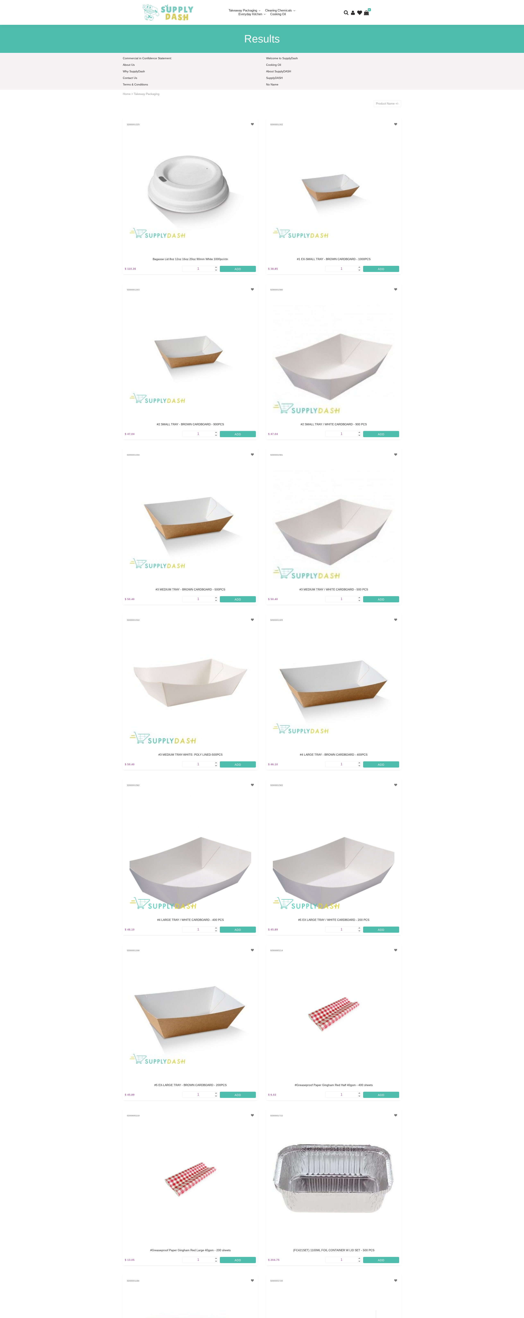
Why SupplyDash (134, 71)
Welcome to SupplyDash (282, 58)
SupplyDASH (274, 78)
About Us (129, 64)
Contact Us (130, 78)
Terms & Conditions (135, 84)
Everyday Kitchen (250, 14)
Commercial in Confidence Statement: (147, 58)
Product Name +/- (387, 103)
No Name (272, 84)
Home (127, 94)
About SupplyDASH (278, 71)
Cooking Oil (278, 14)
